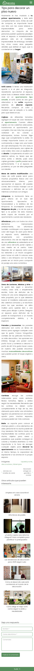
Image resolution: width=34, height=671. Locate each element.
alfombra (12, 242)
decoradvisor (6, 464)
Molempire (17, 464)
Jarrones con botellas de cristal (9, 472)
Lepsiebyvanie (26, 461)
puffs (18, 161)
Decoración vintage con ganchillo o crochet (27, 472)
